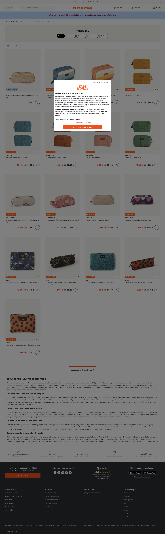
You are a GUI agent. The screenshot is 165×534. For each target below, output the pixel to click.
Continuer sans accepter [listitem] (100, 82)
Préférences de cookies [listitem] (83, 123)
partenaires (64, 105)
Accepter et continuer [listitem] (82, 127)
